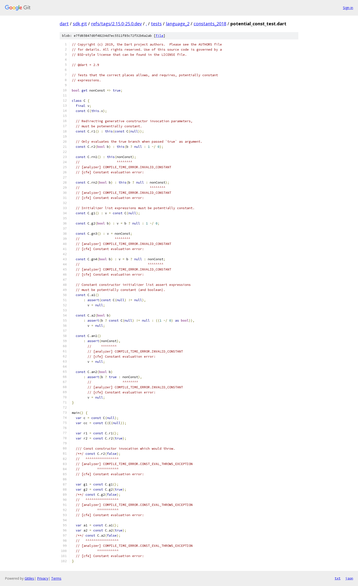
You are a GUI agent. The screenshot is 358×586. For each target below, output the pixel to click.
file (159, 36)
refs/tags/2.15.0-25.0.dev (116, 24)
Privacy (42, 578)
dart (64, 24)
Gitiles (29, 578)
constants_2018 (210, 24)
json (349, 578)
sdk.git (80, 24)
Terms (56, 578)
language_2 (177, 24)
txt (337, 578)
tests (156, 24)
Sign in (348, 7)
